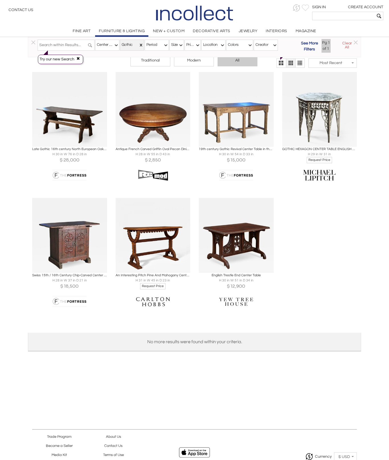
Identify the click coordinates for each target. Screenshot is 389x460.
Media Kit (59, 455)
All (237, 60)
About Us (113, 437)
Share (65, 140)
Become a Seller (59, 446)
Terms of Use (113, 455)
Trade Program (59, 437)
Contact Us (21, 10)
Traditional (150, 60)
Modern (194, 60)
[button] (296, 7)
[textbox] (343, 16)
